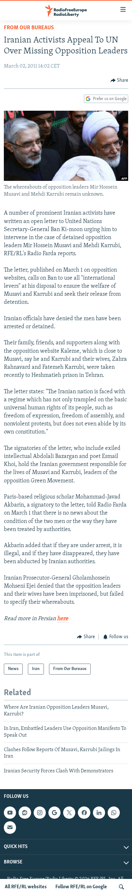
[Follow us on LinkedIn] (99, 812)
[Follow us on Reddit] (25, 812)
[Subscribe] (10, 827)
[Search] (121, 887)
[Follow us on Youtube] (10, 812)
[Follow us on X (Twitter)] (69, 812)
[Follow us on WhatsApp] (114, 812)
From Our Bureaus (29, 28)
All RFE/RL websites (26, 887)
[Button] (119, 80)
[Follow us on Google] (54, 812)
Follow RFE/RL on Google (81, 887)
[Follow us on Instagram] (40, 812)
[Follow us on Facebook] (84, 812)
